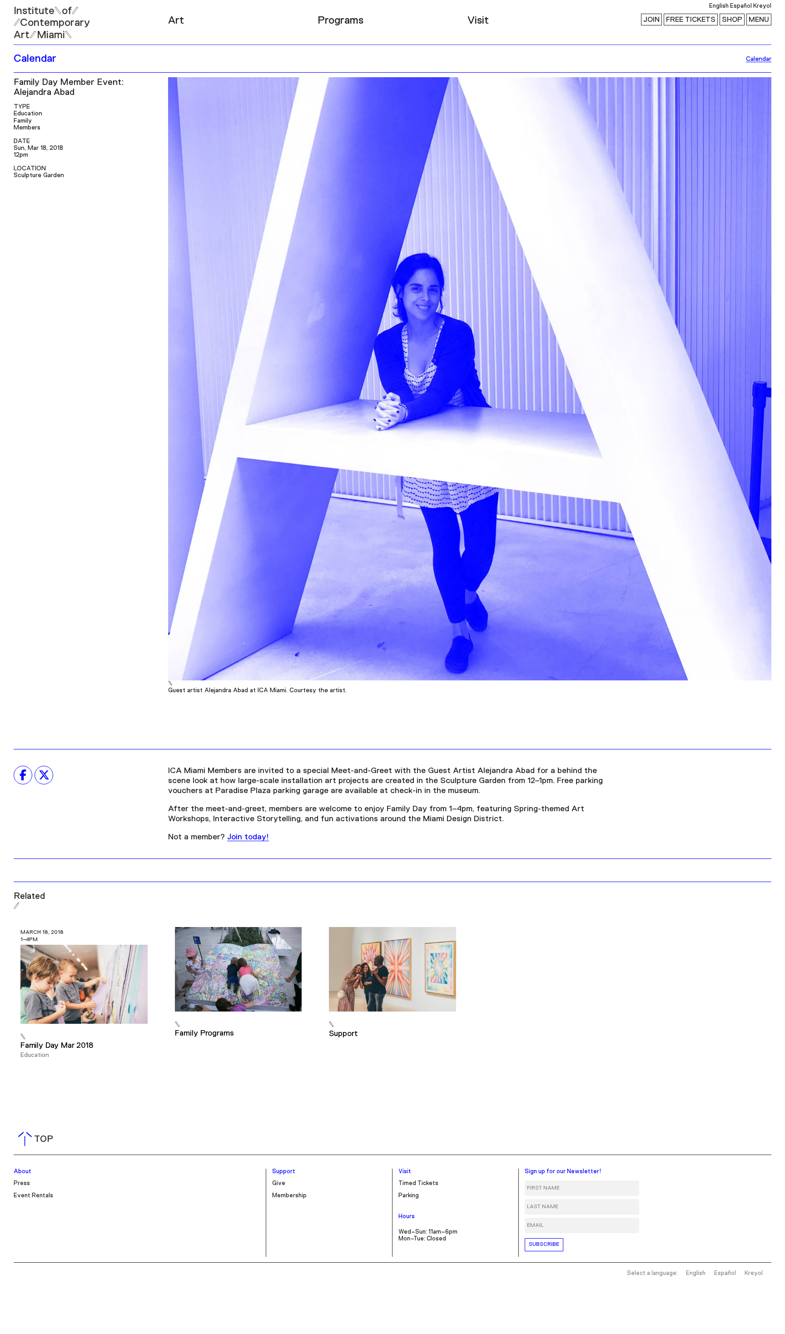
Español (741, 6)
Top (37, 1139)
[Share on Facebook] (23, 774)
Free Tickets (690, 19)
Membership (289, 1196)
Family (23, 121)
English (719, 6)
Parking (408, 1196)
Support (283, 1172)
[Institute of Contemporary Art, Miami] (28, 19)
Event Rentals (33, 1196)
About (22, 1172)
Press (22, 1183)
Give (278, 1183)
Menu (759, 19)
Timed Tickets (418, 1183)
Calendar (35, 58)
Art (176, 20)
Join (651, 19)
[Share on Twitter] (44, 774)
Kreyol (762, 6)
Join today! (248, 837)
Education (28, 113)
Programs (340, 20)
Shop (732, 19)
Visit (478, 20)
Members (27, 127)
